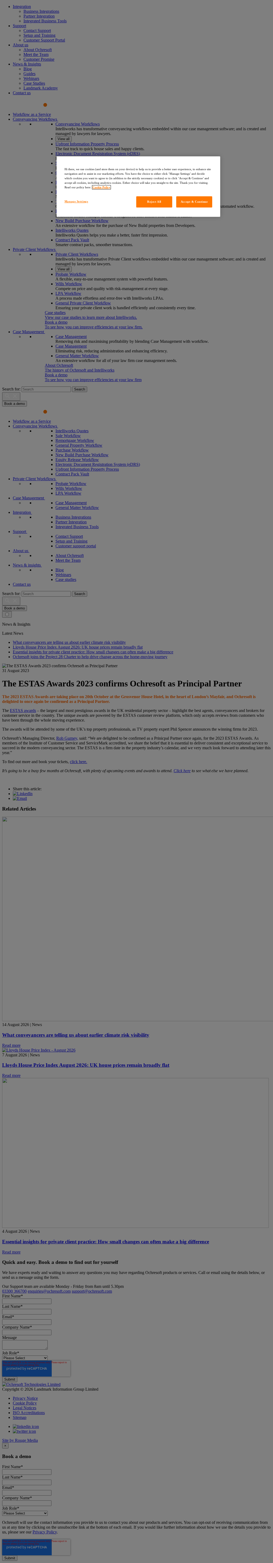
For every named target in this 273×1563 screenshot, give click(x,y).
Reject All (154, 201)
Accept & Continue (194, 201)
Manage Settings (76, 201)
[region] (138, 186)
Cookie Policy (101, 187)
